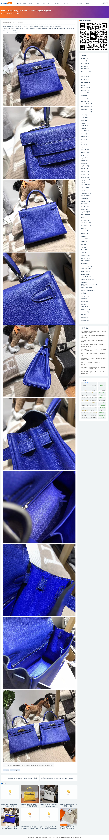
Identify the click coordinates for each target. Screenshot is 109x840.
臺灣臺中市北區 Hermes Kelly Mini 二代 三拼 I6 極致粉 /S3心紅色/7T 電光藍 (10, 806)
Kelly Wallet (83, 174)
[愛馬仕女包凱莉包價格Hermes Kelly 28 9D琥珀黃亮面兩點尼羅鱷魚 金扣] (30, 794)
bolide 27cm (84, 93)
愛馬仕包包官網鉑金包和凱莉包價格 (43, 837)
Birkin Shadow (84, 82)
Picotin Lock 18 (84, 222)
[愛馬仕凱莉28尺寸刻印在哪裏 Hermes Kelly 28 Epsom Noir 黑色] (30, 816)
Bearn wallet (84, 63)
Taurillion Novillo (85, 276)
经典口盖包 (83, 320)
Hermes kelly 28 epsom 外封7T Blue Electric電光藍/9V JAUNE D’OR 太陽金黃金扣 (9, 828)
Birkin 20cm (84, 68)
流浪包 (82, 314)
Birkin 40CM (84, 79)
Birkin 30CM (84, 74)
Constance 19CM (85, 103)
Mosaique (83, 217)
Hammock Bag (84, 198)
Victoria (83, 252)
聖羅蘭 (82, 299)
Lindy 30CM (84, 187)
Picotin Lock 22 (84, 225)
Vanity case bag (84, 309)
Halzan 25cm (84, 125)
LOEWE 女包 (84, 201)
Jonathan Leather (85, 274)
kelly (14, 22)
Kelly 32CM (83, 152)
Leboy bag (83, 306)
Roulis (82, 228)
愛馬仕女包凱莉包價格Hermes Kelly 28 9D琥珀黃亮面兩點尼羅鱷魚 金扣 (29, 806)
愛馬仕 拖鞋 (84, 255)
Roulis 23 (83, 233)
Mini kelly (83, 209)
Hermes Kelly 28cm (15, 770)
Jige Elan (83, 139)
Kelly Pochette (84, 214)
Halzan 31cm (84, 128)
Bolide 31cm (84, 95)
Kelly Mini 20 (84, 212)
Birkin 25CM (84, 71)
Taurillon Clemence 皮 (86, 279)
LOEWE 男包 (84, 203)
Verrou (82, 236)
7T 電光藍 (6, 770)
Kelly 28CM (3, 13)
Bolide (82, 85)
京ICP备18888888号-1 (65, 837)
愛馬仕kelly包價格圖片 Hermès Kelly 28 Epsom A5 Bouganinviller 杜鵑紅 (49, 828)
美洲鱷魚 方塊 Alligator (86, 290)
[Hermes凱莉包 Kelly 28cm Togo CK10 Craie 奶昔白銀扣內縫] (49, 794)
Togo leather (84, 282)
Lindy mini (83, 190)
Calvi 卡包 (83, 98)
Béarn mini (83, 61)
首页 (19, 3)
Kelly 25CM (83, 147)
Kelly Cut (83, 163)
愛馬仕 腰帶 (84, 296)
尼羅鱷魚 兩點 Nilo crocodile (88, 285)
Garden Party (84, 117)
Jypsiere (83, 142)
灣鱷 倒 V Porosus (85, 287)
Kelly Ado (83, 160)
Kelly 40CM (83, 158)
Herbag (82, 134)
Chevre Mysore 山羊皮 (86, 266)
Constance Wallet (85, 112)
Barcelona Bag (84, 195)
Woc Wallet (83, 312)
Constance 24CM (85, 106)
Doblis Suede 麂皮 (85, 268)
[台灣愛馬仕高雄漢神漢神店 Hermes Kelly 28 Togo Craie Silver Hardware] (68, 816)
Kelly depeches (84, 180)
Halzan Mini (83, 130)
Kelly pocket (84, 171)
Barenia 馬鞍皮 (84, 260)
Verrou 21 (83, 241)
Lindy (82, 182)
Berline (82, 247)
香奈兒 (88, 3)
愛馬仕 (82, 244)
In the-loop (83, 136)
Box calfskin (84, 263)
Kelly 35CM (83, 155)
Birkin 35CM (84, 76)
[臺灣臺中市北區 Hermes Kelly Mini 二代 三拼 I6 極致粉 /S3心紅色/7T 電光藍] (10, 794)
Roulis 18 (83, 231)
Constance (83, 101)
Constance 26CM (85, 109)
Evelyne (82, 115)
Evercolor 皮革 (84, 271)
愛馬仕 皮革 (84, 258)
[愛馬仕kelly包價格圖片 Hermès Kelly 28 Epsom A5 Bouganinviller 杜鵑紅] (49, 816)
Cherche (83, 249)
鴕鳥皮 (82, 293)
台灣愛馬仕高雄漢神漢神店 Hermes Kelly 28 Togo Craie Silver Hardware (68, 828)
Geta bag (83, 120)
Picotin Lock (84, 220)
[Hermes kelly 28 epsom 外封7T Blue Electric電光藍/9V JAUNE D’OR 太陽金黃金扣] (10, 816)
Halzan (82, 123)
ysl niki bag (83, 301)
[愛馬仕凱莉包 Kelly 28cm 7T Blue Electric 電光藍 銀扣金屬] (68, 794)
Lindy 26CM (84, 185)
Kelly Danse (83, 166)
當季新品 (83, 317)
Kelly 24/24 (83, 177)
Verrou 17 (83, 239)
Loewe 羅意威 (84, 193)
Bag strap (83, 58)
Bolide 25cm (84, 90)
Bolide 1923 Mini (85, 87)
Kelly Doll (83, 168)
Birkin (82, 66)
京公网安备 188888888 (76, 837)
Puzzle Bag (83, 206)
